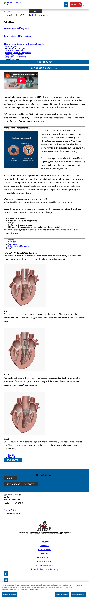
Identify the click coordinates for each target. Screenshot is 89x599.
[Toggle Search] (66, 4)
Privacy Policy (10, 510)
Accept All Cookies (62, 594)
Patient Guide (25, 36)
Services (12, 242)
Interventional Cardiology (19, 246)
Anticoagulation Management (18, 52)
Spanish (11, 457)
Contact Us (44, 546)
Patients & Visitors (44, 557)
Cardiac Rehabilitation (14, 50)
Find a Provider (12, 28)
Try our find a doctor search (35, 15)
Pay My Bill (25, 28)
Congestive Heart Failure (15, 57)
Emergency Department (16, 44)
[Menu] (84, 5)
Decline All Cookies (78, 594)
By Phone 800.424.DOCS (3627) (44, 68)
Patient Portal (11, 36)
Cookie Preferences (9, 594)
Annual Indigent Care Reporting (44, 569)
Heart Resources (12, 59)
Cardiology (13, 244)
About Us (44, 542)
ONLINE (10, 478)
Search (35, 11)
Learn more (12, 460)
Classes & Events (36, 44)
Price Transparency (44, 565)
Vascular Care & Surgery (15, 48)
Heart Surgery (11, 46)
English (11, 455)
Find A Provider (44, 62)
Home (11, 239)
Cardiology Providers (14, 54)
